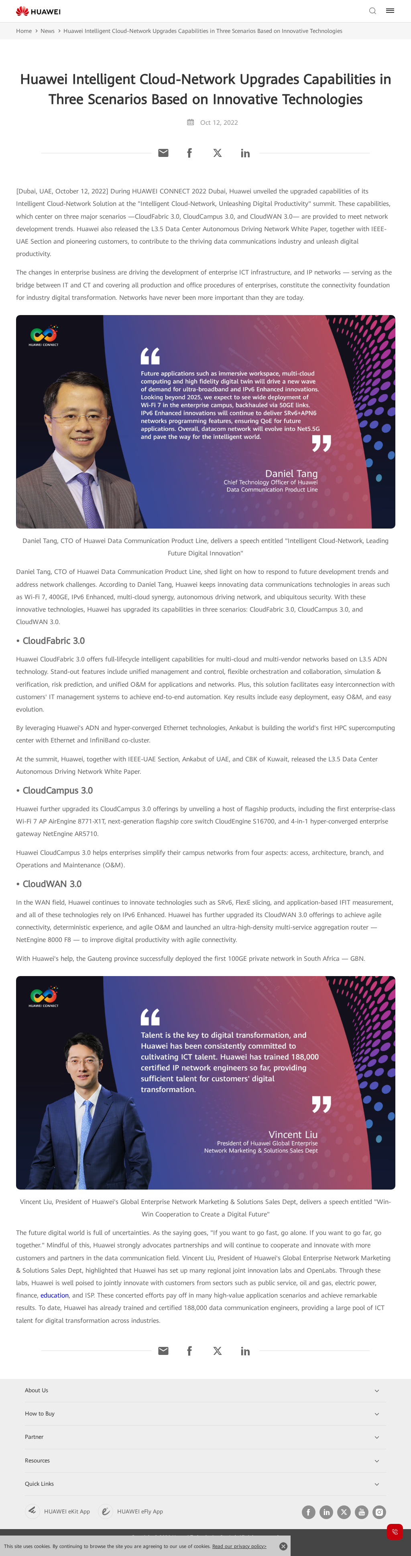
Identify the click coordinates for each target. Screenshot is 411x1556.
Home (24, 31)
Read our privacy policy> (239, 1546)
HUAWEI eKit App (67, 1511)
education (55, 1295)
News (48, 31)
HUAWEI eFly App (140, 1511)
